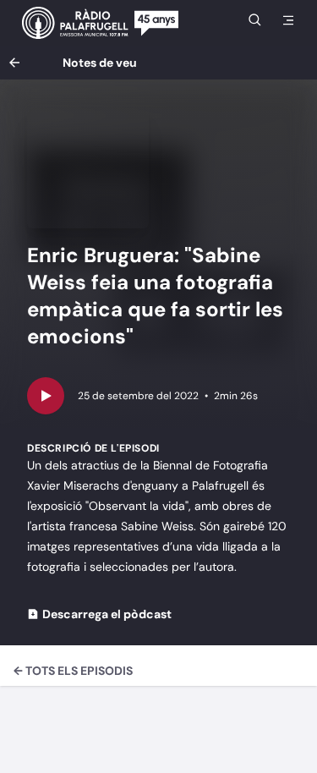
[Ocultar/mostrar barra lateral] (288, 20)
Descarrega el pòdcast (107, 614)
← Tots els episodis (73, 670)
